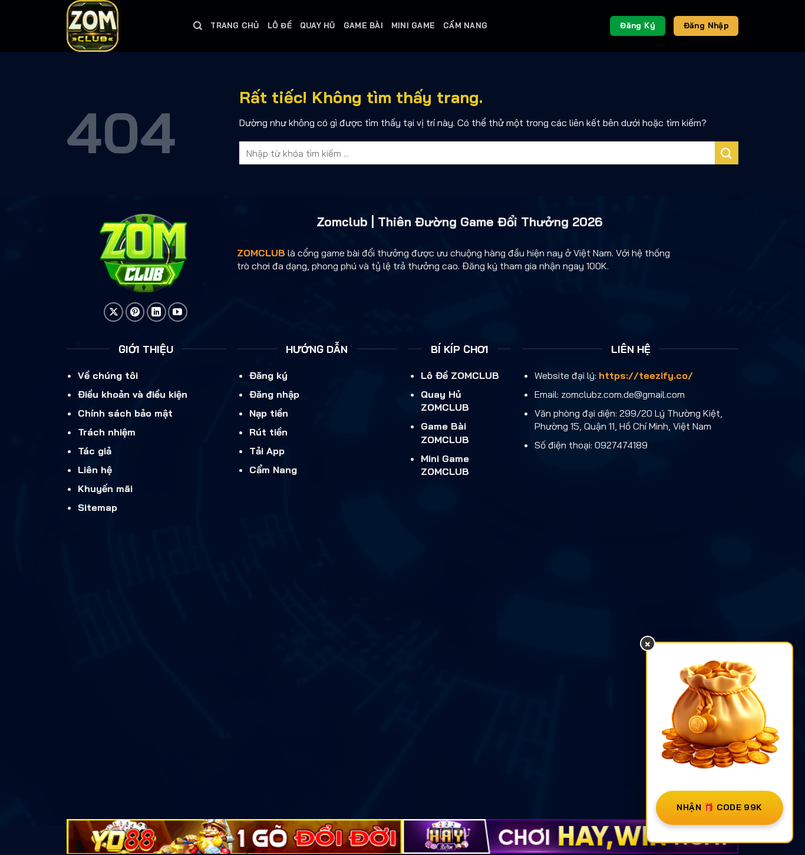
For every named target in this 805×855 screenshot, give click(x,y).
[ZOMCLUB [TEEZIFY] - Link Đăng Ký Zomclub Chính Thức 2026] (121, 26)
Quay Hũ (317, 25)
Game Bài (363, 25)
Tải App (267, 451)
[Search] (197, 26)
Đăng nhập (274, 394)
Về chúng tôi (108, 375)
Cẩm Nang (465, 25)
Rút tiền (268, 432)
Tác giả (94, 451)
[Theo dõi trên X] (113, 312)
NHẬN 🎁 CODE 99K (719, 807)
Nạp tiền (268, 413)
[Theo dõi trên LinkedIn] (156, 312)
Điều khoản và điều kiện (132, 394)
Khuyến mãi (105, 488)
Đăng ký (268, 375)
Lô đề (280, 25)
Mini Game (413, 25)
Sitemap (97, 507)
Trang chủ (234, 25)
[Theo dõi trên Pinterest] (135, 312)
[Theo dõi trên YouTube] (177, 312)
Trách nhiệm (107, 432)
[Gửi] (726, 152)
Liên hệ (95, 470)
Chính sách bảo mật (125, 413)
